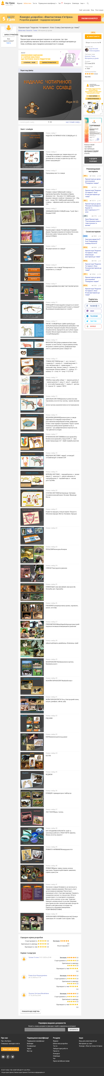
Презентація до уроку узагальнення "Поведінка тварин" (93, 181)
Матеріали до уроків (92, 58)
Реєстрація (99, 10)
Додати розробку (93, 160)
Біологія (87, 56)
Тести (35, 3)
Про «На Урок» (6, 1041)
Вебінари (30, 1043)
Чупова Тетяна (34, 957)
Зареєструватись (9, 35)
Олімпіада (75, 3)
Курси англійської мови (61, 1061)
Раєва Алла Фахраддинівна (38, 975)
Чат (60, 3)
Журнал (19, 3)
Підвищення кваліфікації (47, 3)
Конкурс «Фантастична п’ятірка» (90, 1046)
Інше (82, 3)
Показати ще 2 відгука (30, 1011)
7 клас (93, 56)
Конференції (31, 1046)
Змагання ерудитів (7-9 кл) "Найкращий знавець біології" (93, 241)
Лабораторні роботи (60, 1048)
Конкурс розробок (46, 16)
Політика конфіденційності (36, 1072)
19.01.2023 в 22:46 (45, 957)
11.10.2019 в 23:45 (35, 995)
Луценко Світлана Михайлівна (39, 993)
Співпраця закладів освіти (10, 1043)
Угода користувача (7, 1072)
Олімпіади (56, 1056)
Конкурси (67, 3)
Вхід (92, 10)
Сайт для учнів (84, 10)
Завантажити (93, 36)
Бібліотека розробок (60, 1043)
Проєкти (56, 1051)
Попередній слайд (27, 122)
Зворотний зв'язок (10, 1049)
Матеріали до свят (85, 1043)
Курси (29, 1048)
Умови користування (20, 1072)
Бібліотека (27, 3)
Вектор (29, 1051)
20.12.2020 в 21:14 (35, 977)
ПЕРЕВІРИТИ (73, 1029)
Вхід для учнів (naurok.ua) (88, 1041)
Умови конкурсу (89, 18)
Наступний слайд (73, 122)
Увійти (8, 43)
